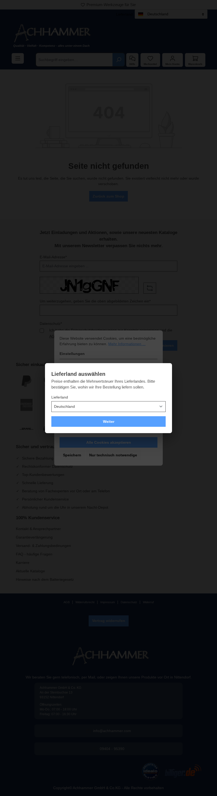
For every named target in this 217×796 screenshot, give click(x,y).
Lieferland (59, 397)
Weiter (108, 421)
